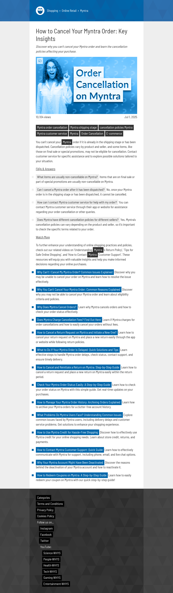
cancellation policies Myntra (116, 127)
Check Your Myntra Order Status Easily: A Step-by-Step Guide (73, 384)
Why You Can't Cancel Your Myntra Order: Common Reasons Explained (78, 289)
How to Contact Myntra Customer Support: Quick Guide (70, 450)
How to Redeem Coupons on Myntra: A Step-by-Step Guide (72, 475)
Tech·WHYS (50, 571)
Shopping (52, 10)
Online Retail (69, 10)
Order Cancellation (92, 133)
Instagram (46, 528)
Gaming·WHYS (52, 577)
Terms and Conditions (50, 504)
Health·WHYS (51, 565)
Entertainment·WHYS (56, 584)
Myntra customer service (52, 133)
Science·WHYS (52, 553)
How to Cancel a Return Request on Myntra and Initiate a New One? (77, 332)
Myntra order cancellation (52, 127)
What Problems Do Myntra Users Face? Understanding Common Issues (79, 415)
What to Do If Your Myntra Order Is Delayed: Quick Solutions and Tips (77, 350)
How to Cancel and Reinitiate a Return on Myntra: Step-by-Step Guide (78, 367)
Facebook (46, 534)
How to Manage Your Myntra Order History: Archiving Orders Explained (78, 402)
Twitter (44, 540)
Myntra (84, 10)
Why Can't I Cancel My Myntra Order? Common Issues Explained (75, 272)
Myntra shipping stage (83, 127)
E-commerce (114, 133)
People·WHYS (51, 559)
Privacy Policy (45, 510)
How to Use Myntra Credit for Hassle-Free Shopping (67, 432)
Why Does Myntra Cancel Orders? (56, 307)
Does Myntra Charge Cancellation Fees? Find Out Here (69, 320)
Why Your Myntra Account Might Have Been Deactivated (70, 462)
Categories (43, 497)
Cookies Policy (45, 516)
